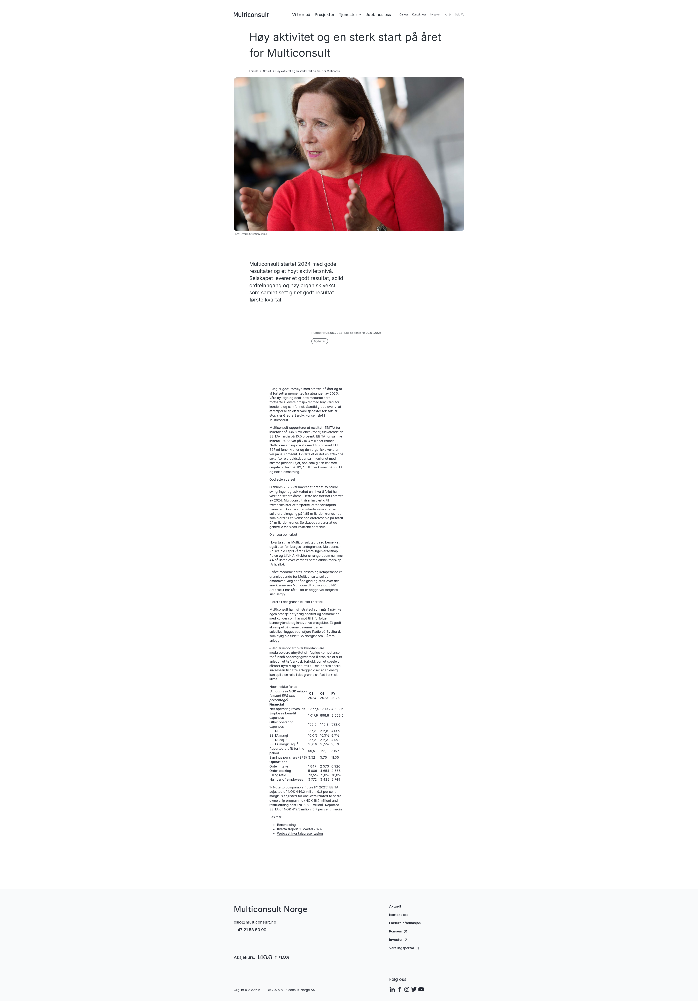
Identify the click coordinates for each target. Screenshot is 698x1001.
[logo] (251, 14)
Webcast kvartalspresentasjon (300, 833)
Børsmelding (286, 825)
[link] (301, 14)
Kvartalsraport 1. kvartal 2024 (299, 829)
